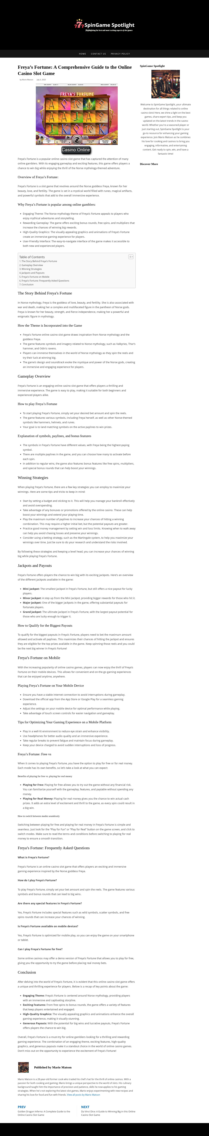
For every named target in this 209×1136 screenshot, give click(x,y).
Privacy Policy (120, 53)
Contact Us (98, 53)
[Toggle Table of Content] (129, 256)
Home (82, 53)
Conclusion (28, 284)
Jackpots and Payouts (33, 272)
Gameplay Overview (32, 265)
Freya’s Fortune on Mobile (35, 276)
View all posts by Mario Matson (83, 1094)
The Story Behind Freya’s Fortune (39, 261)
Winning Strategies (32, 269)
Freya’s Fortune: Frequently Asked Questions (45, 280)
